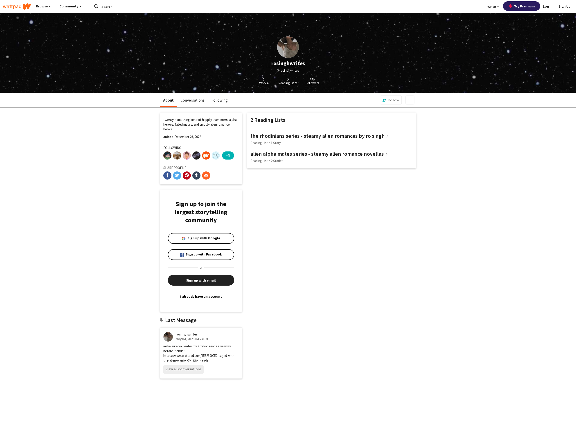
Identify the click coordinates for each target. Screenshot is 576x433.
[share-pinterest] (187, 175)
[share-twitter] (177, 175)
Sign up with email (201, 280)
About (168, 100)
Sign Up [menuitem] (565, 6)
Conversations (192, 100)
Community (69, 6)
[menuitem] (391, 99)
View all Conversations (183, 369)
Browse (42, 6)
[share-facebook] (167, 175)
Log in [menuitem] (548, 6)
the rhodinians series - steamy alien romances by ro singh (317, 135)
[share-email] (206, 175)
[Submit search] (96, 6)
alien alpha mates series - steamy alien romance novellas (317, 153)
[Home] (17, 6)
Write (492, 6)
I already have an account (201, 296)
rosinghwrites (187, 334)
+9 (228, 155)
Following (219, 100)
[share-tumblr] (196, 175)
